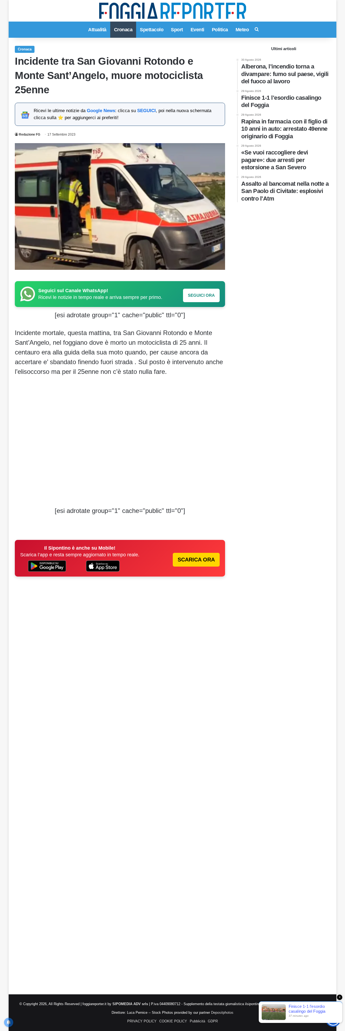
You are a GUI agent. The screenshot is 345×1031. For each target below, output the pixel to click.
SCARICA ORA (196, 560)
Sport (177, 29)
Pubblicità (197, 1021)
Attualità (97, 29)
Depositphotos (222, 1013)
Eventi (197, 29)
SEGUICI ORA (201, 295)
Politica (220, 29)
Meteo (242, 29)
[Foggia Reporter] (172, 11)
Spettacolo (151, 29)
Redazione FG (29, 134)
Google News (101, 110)
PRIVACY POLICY (142, 1021)
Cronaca (123, 29)
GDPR (213, 1021)
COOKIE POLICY (173, 1021)
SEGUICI (146, 110)
